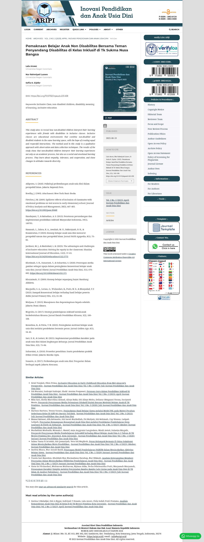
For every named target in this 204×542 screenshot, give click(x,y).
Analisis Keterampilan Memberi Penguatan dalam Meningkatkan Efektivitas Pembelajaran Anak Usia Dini (82, 459)
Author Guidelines (157, 138)
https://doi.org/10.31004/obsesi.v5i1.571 (48, 273)
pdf (109, 118)
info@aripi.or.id (118, 536)
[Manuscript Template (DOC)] (164, 233)
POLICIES (94, 29)
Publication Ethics (156, 133)
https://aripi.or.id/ (95, 536)
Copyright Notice (156, 109)
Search (175, 29)
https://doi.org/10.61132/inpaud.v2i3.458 (49, 96)
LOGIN (27, 29)
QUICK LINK (79, 29)
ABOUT (107, 29)
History (151, 104)
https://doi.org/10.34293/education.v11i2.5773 (47, 256)
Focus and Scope (156, 124)
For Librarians (155, 193)
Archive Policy (155, 148)
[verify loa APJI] (161, 56)
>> (46, 480)
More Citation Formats (118, 181)
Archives (51, 29)
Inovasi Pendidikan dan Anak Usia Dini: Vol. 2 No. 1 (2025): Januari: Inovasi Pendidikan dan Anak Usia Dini (82, 462)
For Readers (153, 184)
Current (38, 29)
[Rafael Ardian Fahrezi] (164, 251)
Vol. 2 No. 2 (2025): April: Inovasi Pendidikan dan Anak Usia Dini (76, 38)
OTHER (119, 29)
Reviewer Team (155, 119)
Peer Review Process (158, 129)
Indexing (152, 173)
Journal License (155, 163)
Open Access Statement (159, 153)
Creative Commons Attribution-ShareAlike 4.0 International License (119, 257)
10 (42, 480)
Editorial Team (155, 114)
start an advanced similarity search (56, 486)
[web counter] (164, 299)
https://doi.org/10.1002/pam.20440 (41, 210)
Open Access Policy (157, 143)
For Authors (153, 188)
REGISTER (64, 29)
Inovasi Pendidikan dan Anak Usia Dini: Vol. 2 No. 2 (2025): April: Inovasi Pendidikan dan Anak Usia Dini (84, 505)
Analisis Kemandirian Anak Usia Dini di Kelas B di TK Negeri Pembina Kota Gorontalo (79, 502)
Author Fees (153, 168)
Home (29, 38)
